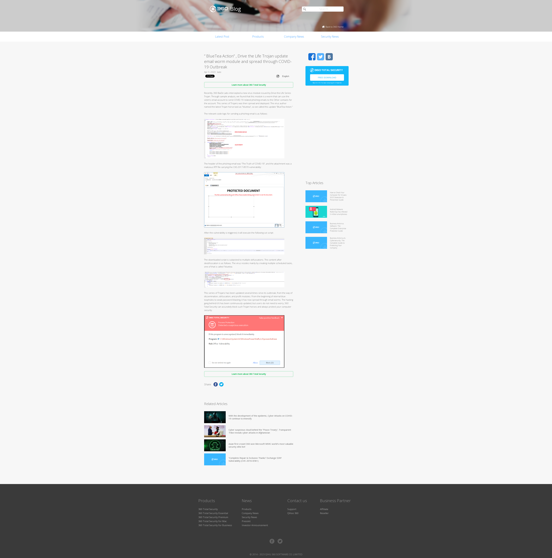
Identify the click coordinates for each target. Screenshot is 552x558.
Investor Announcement (255, 525)
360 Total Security (208, 509)
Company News (294, 36)
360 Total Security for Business (215, 525)
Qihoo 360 (292, 513)
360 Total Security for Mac (212, 521)
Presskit (246, 521)
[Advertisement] (327, 134)
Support (291, 509)
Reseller (324, 513)
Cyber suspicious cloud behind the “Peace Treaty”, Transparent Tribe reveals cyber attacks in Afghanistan (260, 431)
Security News (330, 36)
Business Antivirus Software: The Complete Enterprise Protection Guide (338, 227)
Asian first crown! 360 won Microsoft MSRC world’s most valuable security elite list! (261, 445)
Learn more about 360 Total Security (249, 84)
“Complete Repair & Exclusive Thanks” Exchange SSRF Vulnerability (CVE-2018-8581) (255, 459)
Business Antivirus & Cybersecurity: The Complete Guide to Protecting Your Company (337, 243)
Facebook (312, 56)
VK (329, 56)
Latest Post (222, 36)
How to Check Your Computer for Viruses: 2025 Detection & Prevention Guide (338, 196)
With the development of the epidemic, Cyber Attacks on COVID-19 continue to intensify (261, 417)
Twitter (320, 56)
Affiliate (324, 509)
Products (258, 36)
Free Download (327, 77)
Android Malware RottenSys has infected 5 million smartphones (338, 211)
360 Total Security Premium (213, 517)
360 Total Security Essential (213, 513)
